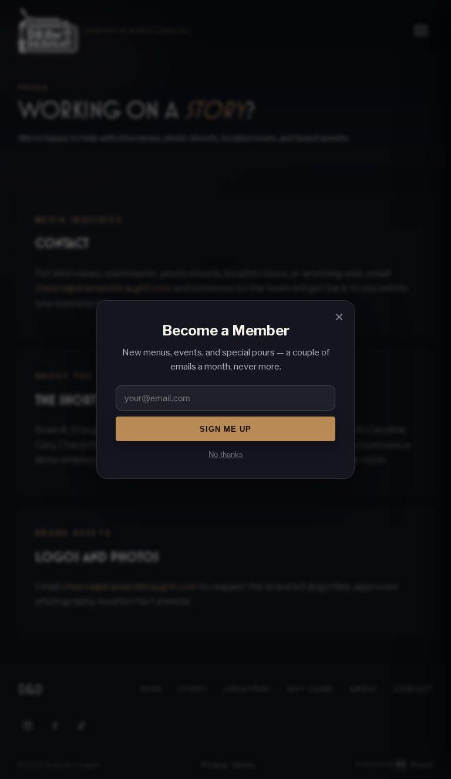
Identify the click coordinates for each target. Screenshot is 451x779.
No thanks (225, 454)
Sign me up (225, 429)
